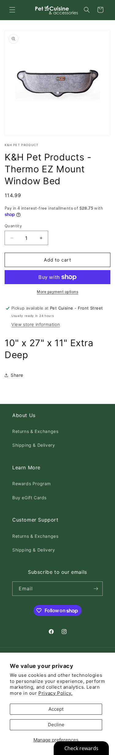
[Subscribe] (95, 588)
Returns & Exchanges (35, 431)
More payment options (57, 291)
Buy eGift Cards (29, 497)
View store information (35, 324)
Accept (55, 709)
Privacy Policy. (55, 693)
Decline (56, 725)
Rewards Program (31, 483)
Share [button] (17, 375)
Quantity (13, 225)
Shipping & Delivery (33, 445)
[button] (12, 9)
